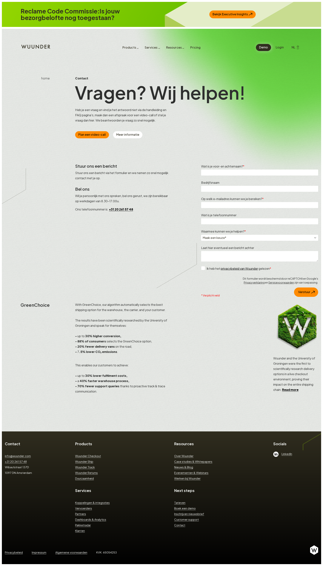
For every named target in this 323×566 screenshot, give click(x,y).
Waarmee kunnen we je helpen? (222, 231)
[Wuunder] (35, 46)
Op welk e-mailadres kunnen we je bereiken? (231, 199)
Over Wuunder (183, 456)
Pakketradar (83, 525)
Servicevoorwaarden (281, 282)
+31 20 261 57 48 (16, 461)
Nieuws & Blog (183, 467)
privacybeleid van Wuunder (239, 268)
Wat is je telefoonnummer (218, 215)
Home (45, 78)
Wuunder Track (85, 467)
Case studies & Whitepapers (193, 461)
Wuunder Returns (86, 472)
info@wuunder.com (18, 456)
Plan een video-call (92, 134)
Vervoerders (83, 508)
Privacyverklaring (254, 282)
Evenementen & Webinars (191, 472)
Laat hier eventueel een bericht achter (227, 248)
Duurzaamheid (84, 478)
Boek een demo (185, 508)
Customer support (186, 519)
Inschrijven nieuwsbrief (189, 514)
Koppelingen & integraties (92, 502)
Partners (80, 514)
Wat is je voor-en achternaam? (222, 166)
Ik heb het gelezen (238, 268)
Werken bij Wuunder (187, 478)
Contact (12, 443)
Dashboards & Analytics (90, 519)
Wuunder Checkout (88, 456)
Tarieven (179, 502)
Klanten (80, 530)
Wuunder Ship (84, 461)
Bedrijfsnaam (210, 182)
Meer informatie (127, 134)
